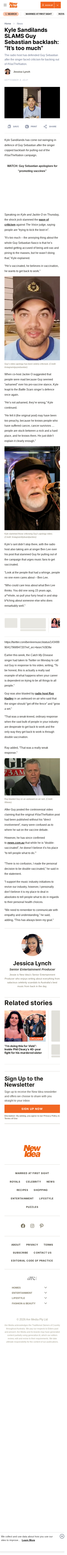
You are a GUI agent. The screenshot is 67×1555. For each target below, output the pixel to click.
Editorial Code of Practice (32, 1260)
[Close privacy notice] (62, 1536)
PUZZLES (32, 1207)
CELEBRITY (33, 1181)
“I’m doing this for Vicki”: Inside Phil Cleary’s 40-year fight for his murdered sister (23, 1049)
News (20, 23)
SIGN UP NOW (32, 1109)
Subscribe (20, 1252)
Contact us (42, 1252)
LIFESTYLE (46, 1198)
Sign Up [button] (49, 5)
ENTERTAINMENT (22, 1198)
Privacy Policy (50, 1116)
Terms (48, 1245)
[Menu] (5, 5)
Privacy (32, 1245)
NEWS (51, 1181)
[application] (32, 102)
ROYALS (15, 1181)
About (16, 1245)
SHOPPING (41, 1190)
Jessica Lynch (21, 71)
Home (7, 23)
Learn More (28, 1540)
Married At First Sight (39, 14)
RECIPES (22, 1190)
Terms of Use (11, 1118)
